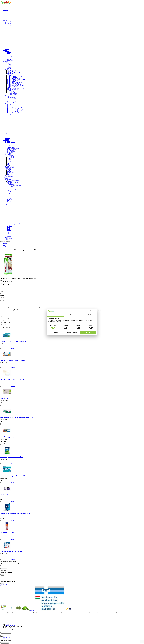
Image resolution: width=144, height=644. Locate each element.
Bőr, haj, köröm (8, 154)
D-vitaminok (7, 139)
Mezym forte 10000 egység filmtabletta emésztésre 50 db (16, 417)
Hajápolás (9, 67)
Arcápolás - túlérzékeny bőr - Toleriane (14, 78)
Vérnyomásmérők (10, 150)
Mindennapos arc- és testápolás (12, 100)
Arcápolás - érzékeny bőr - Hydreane (13, 77)
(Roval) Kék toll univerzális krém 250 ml (12, 379)
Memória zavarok (8, 178)
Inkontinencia (9, 215)
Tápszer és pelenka (8, 28)
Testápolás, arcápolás (11, 73)
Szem (8, 205)
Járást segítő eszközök (11, 147)
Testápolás (9, 68)
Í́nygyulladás (9, 226)
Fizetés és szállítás (6, 618)
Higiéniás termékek (10, 184)
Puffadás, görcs (10, 199)
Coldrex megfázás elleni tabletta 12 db (11, 457)
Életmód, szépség (6, 140)
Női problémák (7, 209)
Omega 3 (6, 136)
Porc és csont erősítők (9, 134)
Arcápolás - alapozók (11, 113)
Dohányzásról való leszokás (10, 166)
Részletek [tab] (72, 314)
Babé (6, 62)
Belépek (2, 574)
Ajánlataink (5, 20)
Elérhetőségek (5, 10)
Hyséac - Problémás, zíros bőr (12, 99)
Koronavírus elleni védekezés (12, 182)
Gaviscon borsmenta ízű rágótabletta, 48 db (13, 341)
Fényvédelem (9, 65)
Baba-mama (5, 50)
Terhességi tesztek (10, 212)
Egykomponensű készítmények (10, 38)
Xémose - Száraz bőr (11, 102)
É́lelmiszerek (9, 174)
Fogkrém (8, 227)
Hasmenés (9, 197)
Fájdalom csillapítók (10, 57)
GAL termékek (7, 127)
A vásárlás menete (6, 9)
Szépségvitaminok (10, 156)
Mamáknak (7, 58)
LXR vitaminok (8, 27)
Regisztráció (2, 585)
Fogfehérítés (9, 232)
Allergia (6, 192)
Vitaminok (7, 49)
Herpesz (8, 188)
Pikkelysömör (9, 190)
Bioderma (6, 69)
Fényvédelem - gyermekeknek (12, 93)
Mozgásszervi (7, 33)
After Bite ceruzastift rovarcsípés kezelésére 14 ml (11, 247)
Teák (8, 173)
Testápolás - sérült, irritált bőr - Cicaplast (14, 89)
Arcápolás (9, 64)
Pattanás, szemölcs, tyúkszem (12, 189)
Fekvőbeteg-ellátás (10, 143)
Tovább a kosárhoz (12, 642)
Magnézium (7, 133)
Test (8, 164)
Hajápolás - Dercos (10, 116)
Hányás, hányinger (10, 198)
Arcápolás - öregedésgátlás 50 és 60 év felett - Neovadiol (17, 110)
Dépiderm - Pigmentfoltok (11, 98)
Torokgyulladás (7, 48)
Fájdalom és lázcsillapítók (9, 45)
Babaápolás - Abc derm (11, 70)
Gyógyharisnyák (10, 145)
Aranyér (8, 221)
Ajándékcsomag (10, 105)
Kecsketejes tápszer (10, 54)
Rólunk (4, 7)
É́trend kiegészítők (10, 172)
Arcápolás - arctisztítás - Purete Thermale (14, 106)
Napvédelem (9, 161)
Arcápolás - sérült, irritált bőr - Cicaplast (14, 86)
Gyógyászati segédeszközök (10, 142)
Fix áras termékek (8, 24)
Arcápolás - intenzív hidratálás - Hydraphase (15, 82)
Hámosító (9, 187)
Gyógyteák (9, 236)
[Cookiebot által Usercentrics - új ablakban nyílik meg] (91, 311)
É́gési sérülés (9, 181)
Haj (7, 160)
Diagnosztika (7, 141)
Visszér (8, 222)
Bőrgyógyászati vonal (11, 97)
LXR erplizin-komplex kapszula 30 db (11, 551)
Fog (5, 31)
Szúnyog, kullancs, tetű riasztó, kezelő (14, 185)
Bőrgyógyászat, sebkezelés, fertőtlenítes (12, 180)
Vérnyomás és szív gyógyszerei (12, 224)
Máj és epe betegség (10, 202)
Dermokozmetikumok (9, 26)
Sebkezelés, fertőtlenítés (11, 149)
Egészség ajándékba (8, 238)
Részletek (13, 348)
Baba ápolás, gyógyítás (11, 55)
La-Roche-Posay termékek (9, 74)
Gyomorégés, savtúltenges (12, 201)
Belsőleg (8, 35)
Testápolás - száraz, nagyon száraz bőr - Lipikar (15, 88)
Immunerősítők (7, 138)
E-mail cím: (2, 631)
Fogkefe (8, 229)
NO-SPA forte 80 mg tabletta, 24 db (10, 494)
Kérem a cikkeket (4, 568)
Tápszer (8, 53)
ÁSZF (4, 615)
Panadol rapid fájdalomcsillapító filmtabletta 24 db (15, 513)
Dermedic (6, 120)
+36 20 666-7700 (8, 624)
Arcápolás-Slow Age (11, 119)
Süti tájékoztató (5, 617)
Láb (8, 163)
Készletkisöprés (8, 22)
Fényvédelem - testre (11, 92)
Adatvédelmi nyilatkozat (7, 616)
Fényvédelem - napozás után (12, 94)
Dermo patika (5, 61)
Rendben (88, 332)
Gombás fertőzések (10, 155)
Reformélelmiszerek (8, 153)
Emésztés (6, 195)
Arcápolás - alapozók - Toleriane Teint (14, 84)
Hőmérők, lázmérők (10, 146)
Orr (7, 206)
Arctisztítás (9, 75)
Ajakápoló (9, 159)
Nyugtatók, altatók (8, 179)
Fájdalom (4, 29)
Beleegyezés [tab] (55, 314)
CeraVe (6, 121)
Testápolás (9, 52)
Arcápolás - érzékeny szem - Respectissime (14, 76)
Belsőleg (8, 194)
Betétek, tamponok (10, 210)
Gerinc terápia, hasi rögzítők (12, 144)
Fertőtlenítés (9, 183)
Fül (7, 207)
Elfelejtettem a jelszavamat (5, 584)
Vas (5, 135)
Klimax (8, 211)
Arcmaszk (9, 104)
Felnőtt (8, 124)
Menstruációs (7, 32)
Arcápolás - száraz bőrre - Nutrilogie (13, 112)
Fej (5, 30)
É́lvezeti (8, 235)
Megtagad (56, 332)
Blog (3, 8)
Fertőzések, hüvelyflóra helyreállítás (13, 214)
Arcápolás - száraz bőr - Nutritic (13, 81)
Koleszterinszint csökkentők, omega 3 (14, 223)
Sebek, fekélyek (10, 186)
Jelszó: (1, 634)
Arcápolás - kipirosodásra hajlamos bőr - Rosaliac (16, 79)
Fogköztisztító (9, 233)
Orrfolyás (6, 47)
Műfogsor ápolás (10, 231)
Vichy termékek (8, 103)
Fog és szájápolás (8, 225)
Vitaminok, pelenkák (11, 56)
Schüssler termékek (8, 25)
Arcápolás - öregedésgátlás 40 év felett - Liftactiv (16, 109)
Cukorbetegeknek (8, 169)
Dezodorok (9, 87)
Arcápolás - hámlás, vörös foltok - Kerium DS (15, 85)
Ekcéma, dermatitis (10, 157)
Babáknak (7, 51)
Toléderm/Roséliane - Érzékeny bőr (13, 101)
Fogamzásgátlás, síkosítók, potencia (13, 213)
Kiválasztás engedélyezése (72, 332)
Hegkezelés (9, 191)
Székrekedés (9, 196)
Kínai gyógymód (8, 168)
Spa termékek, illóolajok (9, 152)
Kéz (8, 162)
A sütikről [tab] (89, 314)
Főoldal (4, 245)
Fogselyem (9, 230)
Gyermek (9, 66)
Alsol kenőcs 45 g (5, 398)
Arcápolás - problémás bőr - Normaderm (14, 111)
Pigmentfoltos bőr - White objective (13, 72)
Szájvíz (8, 228)
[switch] (65, 328)
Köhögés (6, 46)
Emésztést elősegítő (10, 203)
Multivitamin (7, 123)
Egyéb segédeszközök (11, 151)
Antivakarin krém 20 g (7, 532)
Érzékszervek (7, 204)
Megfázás (4, 44)
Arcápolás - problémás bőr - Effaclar (13, 80)
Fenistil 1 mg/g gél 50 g (7, 437)
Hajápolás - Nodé (10, 71)
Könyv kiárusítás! (8, 23)
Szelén (6, 137)
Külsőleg (8, 193)
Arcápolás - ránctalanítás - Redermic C (14, 83)
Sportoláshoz (9, 36)
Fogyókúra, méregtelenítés (9, 167)
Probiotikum (9, 200)
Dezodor (8, 165)
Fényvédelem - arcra (10, 91)
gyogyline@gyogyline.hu (10, 625)
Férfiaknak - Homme (11, 117)
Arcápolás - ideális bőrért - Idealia (13, 108)
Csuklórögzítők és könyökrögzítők (13, 148)
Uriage (6, 95)
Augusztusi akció (8, 21)
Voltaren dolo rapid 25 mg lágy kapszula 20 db (13, 360)
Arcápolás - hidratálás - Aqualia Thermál (14, 107)
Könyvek (6, 237)
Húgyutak (6, 208)
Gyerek (8, 125)
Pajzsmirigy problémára (9, 176)
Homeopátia (5, 37)
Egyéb (4, 177)
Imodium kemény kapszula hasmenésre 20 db (13, 476)
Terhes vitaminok (10, 60)
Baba (8, 96)
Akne (8, 63)
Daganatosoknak (8, 175)
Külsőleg (8, 34)
